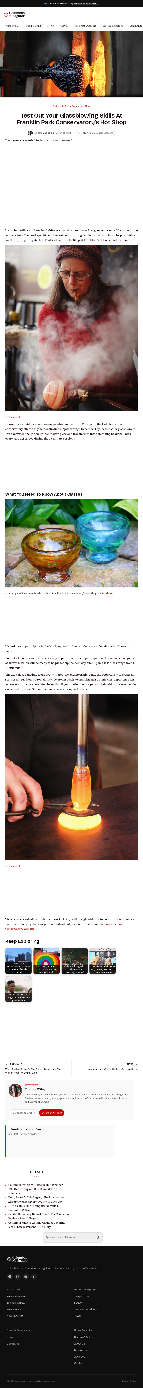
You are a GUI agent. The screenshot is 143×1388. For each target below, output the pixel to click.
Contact (79, 1363)
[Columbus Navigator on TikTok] (34, 1277)
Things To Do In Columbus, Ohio (71, 106)
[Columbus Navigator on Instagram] (18, 1277)
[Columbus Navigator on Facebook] (10, 1277)
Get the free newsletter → (86, 3)
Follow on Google (25, 1112)
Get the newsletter (52, 1112)
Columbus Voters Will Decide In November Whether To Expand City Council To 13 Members (35, 1189)
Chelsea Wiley (35, 1089)
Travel (64, 25)
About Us (79, 1343)
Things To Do (12, 25)
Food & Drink (33, 25)
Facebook (14, 417)
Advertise (79, 1356)
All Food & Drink (16, 1303)
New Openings (15, 1316)
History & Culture (113, 25)
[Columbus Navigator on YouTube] (26, 1277)
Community (13, 1343)
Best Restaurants (17, 1296)
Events (78, 1303)
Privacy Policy (129, 1381)
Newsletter (80, 1350)
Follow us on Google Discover (97, 133)
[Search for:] (72, 1237)
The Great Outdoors (85, 25)
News (50, 25)
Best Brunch (14, 1309)
